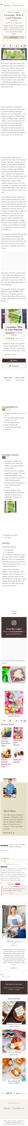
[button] (11, 20)
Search (2, 974)
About (9, 1121)
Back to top (21, 1124)
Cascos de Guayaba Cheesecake (14, 1053)
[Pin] (4, 45)
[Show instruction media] (3, 457)
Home (5, 1121)
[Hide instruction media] (7, 457)
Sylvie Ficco (16, 886)
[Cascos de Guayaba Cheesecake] (14, 1030)
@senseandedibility (16, 631)
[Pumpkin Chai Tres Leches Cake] (14, 1002)
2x (6, 409)
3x (9, 409)
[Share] (10, 45)
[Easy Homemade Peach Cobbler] (14, 1059)
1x (3, 409)
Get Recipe (14, 37)
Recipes (14, 1121)
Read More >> (14, 968)
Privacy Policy (17, 1122)
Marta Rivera (10, 333)
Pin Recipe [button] (15, 366)
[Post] (16, 45)
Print (15, 361)
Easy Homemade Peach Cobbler (14, 1082)
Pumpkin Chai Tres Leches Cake (14, 1025)
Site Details (20, 1121)
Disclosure (9, 1122)
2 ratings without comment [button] (17, 845)
